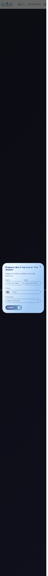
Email (26, 280)
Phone (7, 288)
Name (7, 280)
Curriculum (9, 297)
